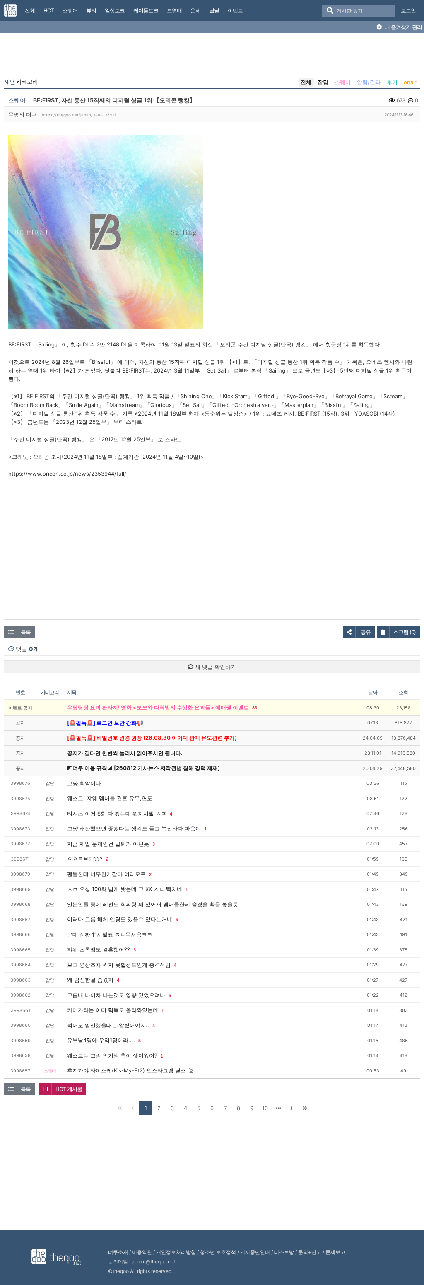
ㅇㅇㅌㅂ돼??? (85, 858)
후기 (392, 82)
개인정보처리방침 (176, 1252)
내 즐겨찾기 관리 (402, 27)
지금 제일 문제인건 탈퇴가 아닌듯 (108, 843)
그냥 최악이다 (84, 783)
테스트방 (284, 1252)
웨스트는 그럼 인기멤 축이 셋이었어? (112, 1055)
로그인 (408, 10)
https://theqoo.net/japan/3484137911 (79, 114)
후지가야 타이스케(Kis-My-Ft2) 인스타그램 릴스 (126, 1070)
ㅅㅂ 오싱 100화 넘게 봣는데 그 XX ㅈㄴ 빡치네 (124, 889)
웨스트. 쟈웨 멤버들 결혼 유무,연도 (109, 798)
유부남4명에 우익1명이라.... (101, 1040)
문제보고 (335, 1252)
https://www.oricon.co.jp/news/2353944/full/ (67, 473)
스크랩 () (404, 632)
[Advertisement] (212, 57)
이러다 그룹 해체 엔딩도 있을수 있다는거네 (119, 919)
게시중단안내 (255, 1252)
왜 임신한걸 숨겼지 (90, 979)
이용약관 (142, 1252)
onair (410, 82)
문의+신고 (309, 1252)
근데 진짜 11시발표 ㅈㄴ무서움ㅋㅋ (109, 934)
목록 (26, 632)
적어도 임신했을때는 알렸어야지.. (108, 1025)
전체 (306, 82)
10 (265, 1108)
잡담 (323, 82)
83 (254, 707)
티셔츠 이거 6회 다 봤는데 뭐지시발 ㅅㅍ (116, 813)
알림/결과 (369, 82)
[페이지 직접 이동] (278, 1108)
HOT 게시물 (68, 1089)
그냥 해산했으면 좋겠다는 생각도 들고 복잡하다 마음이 (134, 828)
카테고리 (21, 81)
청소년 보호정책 (218, 1252)
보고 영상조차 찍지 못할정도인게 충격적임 (119, 964)
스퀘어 (343, 82)
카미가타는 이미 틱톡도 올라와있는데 (112, 1010)
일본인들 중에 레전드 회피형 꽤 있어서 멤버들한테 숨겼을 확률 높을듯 (152, 904)
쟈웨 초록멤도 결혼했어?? (98, 949)
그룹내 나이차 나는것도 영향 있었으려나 (116, 995)
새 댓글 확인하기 (214, 666)
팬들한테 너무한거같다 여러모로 (106, 874)
